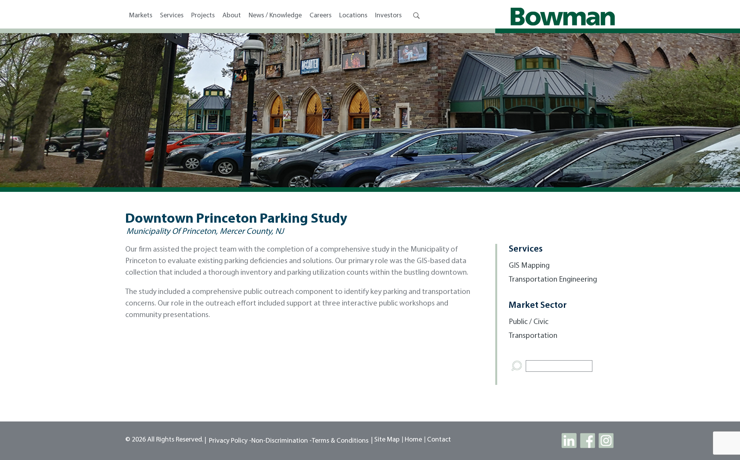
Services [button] (171, 15)
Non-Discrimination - (281, 441)
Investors (388, 15)
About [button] (231, 15)
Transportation (533, 336)
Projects (203, 15)
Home (413, 439)
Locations (353, 15)
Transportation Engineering (553, 280)
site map (387, 439)
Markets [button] (140, 15)
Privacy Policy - (230, 441)
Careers (320, 15)
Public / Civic (528, 322)
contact (439, 439)
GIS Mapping (529, 266)
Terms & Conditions (340, 441)
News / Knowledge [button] (275, 15)
